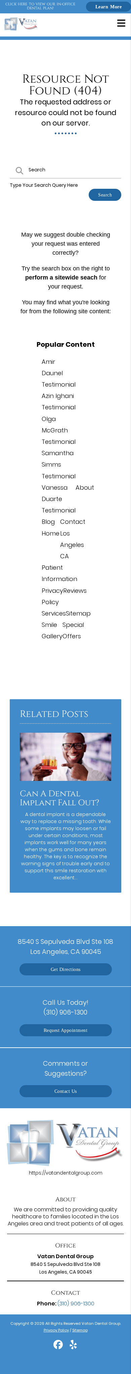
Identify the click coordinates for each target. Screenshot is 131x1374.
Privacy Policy (56, 1330)
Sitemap (78, 613)
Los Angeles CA (72, 544)
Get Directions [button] (66, 969)
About (85, 487)
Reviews (75, 590)
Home (50, 533)
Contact (72, 521)
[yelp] (73, 1347)
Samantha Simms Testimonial (59, 464)
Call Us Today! (65, 1007)
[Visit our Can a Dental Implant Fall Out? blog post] (65, 782)
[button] (121, 22)
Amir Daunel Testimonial (59, 373)
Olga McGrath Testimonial (59, 430)
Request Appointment (66, 1030)
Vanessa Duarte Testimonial (59, 498)
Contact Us (65, 1091)
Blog (48, 521)
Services (54, 613)
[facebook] (58, 1347)
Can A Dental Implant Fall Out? (59, 798)
